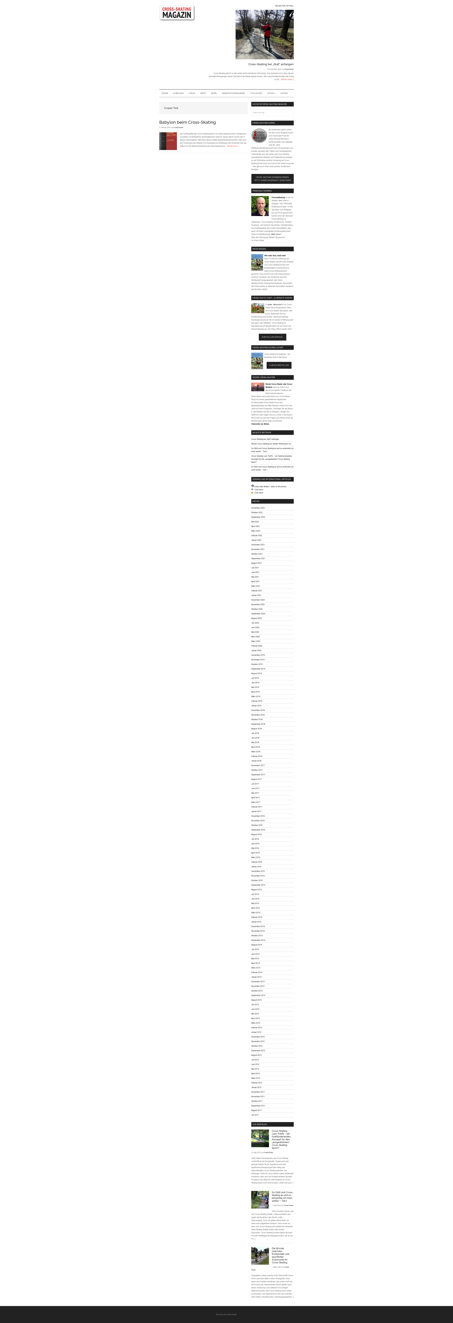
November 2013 (258, 986)
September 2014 (258, 940)
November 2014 (258, 931)
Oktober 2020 (257, 609)
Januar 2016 (256, 866)
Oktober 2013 (257, 991)
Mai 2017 (255, 793)
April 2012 (255, 1073)
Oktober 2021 (257, 554)
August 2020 (256, 618)
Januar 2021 (256, 595)
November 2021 (258, 549)
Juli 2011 (255, 1115)
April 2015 (255, 908)
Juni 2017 (255, 788)
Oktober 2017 (257, 770)
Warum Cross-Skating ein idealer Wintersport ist (271, 444)
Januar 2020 (256, 650)
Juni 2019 (255, 683)
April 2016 (255, 853)
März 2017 (255, 802)
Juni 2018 (255, 738)
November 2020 (258, 604)
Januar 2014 (256, 977)
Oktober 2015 (257, 880)
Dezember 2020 (258, 600)
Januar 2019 (256, 706)
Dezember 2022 (258, 508)
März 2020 (255, 641)
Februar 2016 (256, 862)
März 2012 (255, 1078)
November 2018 (258, 715)
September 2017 (258, 775)
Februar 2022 (256, 535)
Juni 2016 (255, 843)
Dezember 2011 (258, 1092)
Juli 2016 (255, 839)
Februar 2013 (256, 1027)
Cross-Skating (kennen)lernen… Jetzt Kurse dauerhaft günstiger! (272, 178)
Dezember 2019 (258, 655)
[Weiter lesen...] (287, 79)
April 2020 (255, 637)
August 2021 (256, 563)
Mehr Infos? (276, 234)
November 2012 (258, 1041)
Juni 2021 (255, 572)
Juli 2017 (255, 784)
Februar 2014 (256, 972)
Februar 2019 (256, 701)
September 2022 (258, 517)
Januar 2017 (256, 811)
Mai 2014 (255, 958)
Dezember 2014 (258, 926)
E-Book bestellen (279, 365)
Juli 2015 (255, 894)
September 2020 (258, 614)
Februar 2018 (256, 756)
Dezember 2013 (258, 981)
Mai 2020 (255, 632)
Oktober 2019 (257, 664)
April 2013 (255, 1018)
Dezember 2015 (258, 871)
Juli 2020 (255, 623)
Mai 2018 (255, 742)
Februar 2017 (256, 807)
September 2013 (258, 995)
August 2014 (256, 945)
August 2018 (256, 729)
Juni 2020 (255, 627)
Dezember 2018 (258, 710)
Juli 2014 (255, 949)
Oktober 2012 (257, 1046)
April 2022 (255, 526)
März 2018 (255, 752)
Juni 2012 (255, 1064)
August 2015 (256, 889)
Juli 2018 (255, 733)
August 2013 (256, 1000)
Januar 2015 (256, 922)
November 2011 (258, 1096)
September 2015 (258, 885)
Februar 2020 (256, 646)
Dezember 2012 (258, 1037)
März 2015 (255, 912)
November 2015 (258, 876)
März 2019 (255, 696)
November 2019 (258, 660)
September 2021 (258, 558)
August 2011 (256, 1110)
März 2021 (255, 586)
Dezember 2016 (258, 816)
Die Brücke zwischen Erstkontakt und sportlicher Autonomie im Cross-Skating (280, 1255)
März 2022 (255, 531)
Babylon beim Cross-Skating (187, 122)
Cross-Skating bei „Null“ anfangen (271, 64)
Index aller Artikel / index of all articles (270, 486)
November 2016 (258, 821)
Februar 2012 (256, 1083)
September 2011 (258, 1106)
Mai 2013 (255, 1014)
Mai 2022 (255, 522)
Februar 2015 (256, 917)
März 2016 (255, 857)
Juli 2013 (255, 1004)
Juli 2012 (255, 1060)
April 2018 (255, 747)
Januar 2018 (256, 761)
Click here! (258, 490)
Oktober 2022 (257, 512)
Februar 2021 (256, 591)
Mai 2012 (255, 1069)
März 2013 (255, 1023)
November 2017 (258, 765)
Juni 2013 (255, 1009)
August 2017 (256, 779)
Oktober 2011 (257, 1101)
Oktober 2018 (257, 719)
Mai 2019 (255, 687)
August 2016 (256, 834)
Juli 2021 (255, 568)
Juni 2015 (255, 899)
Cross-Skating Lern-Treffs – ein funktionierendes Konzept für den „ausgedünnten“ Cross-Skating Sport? (271, 459)
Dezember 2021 (258, 545)
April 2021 (255, 581)
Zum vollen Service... (272, 337)
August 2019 (256, 673)
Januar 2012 (256, 1087)
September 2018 (258, 724)
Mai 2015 (255, 903)
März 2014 (255, 968)
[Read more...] (232, 146)
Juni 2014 (255, 954)
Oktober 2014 (257, 935)
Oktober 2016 (257, 825)
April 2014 (255, 963)
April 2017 (255, 798)
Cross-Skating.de (181, 13)
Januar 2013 (256, 1032)
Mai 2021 (255, 577)
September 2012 (258, 1050)
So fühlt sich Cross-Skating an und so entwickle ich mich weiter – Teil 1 (282, 1196)
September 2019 (258, 669)
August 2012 (256, 1055)
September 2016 (258, 830)
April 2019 (255, 692)
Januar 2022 (256, 540)
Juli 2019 (255, 678)
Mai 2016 (255, 848)
